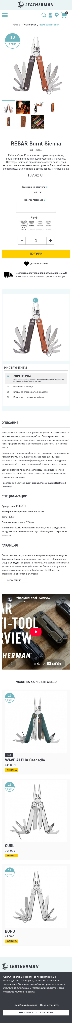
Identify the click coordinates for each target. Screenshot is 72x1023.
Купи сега (12, 770)
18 (59, 344)
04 (25, 352)
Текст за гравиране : (35, 200)
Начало (16, 24)
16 (15, 341)
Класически (30, 24)
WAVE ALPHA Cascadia (25, 760)
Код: (31, 150)
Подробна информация (25, 1005)
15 (14, 349)
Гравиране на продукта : (35, 187)
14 (20, 350)
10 (25, 328)
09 (17, 330)
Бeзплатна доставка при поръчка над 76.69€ (41, 273)
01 (35, 300)
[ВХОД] (50, 15)
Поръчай (36, 253)
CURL (9, 845)
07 (35, 321)
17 (58, 350)
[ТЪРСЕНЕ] (44, 15)
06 (35, 311)
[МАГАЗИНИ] (57, 15)
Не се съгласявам (49, 1005)
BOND (10, 931)
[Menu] (5, 15)
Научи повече (14, 580)
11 (54, 333)
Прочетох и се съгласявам (36, 1012)
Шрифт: (35, 217)
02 (35, 306)
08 (49, 329)
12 (56, 341)
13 (30, 332)
